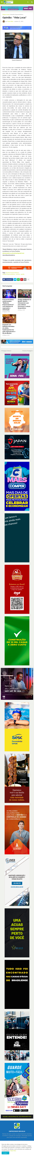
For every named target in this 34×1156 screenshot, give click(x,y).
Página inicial (5, 14)
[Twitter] (15, 279)
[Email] (25, 279)
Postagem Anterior (6, 350)
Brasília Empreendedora (16, 14)
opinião (22, 274)
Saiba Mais (13, 1150)
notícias (18, 274)
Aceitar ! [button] (5, 1153)
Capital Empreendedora (8, 274)
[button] (2, 2)
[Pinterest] (21, 279)
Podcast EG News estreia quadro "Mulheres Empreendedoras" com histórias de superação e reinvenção (8, 305)
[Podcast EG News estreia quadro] (9, 293)
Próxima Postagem (27, 350)
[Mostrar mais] (28, 279)
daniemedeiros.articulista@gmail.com (13, 253)
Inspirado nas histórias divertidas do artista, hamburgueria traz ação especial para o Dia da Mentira (8, 329)
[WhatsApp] (18, 279)
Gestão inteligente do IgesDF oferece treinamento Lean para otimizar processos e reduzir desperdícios (24, 304)
